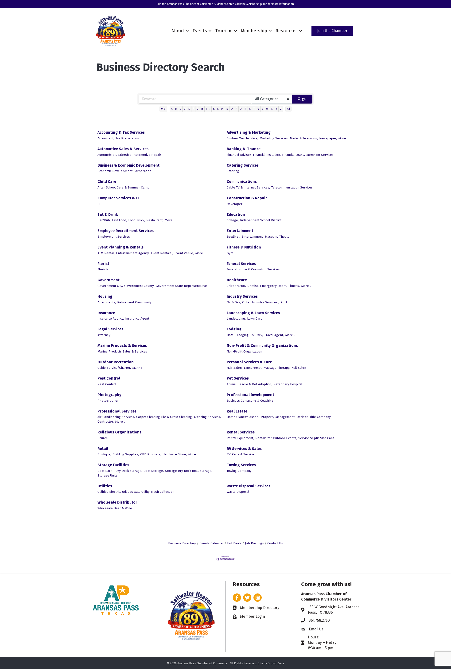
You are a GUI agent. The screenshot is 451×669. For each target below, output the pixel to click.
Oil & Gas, (234, 302)
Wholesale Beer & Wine (114, 508)
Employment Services (113, 237)
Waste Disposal (238, 492)
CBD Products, (150, 454)
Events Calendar (211, 543)
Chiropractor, (236, 286)
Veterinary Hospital (288, 384)
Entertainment (240, 230)
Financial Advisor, (239, 155)
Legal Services (110, 329)
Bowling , (233, 237)
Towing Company (239, 471)
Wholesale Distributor (117, 502)
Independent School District (260, 220)
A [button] (171, 108)
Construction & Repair (247, 198)
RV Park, (257, 335)
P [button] (236, 108)
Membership (254, 30)
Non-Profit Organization (244, 351)
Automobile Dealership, (114, 155)
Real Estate (237, 411)
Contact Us (275, 543)
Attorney (103, 335)
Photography (109, 395)
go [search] (304, 98)
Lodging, (243, 335)
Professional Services (116, 411)
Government (108, 280)
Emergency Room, (273, 286)
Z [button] (281, 108)
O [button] (232, 108)
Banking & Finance (243, 149)
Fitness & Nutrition (244, 247)
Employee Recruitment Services (125, 230)
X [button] (271, 108)
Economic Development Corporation (124, 171)
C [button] (180, 108)
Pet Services (238, 378)
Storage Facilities (113, 465)
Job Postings (254, 543)
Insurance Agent (137, 318)
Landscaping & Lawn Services (253, 313)
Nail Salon (299, 368)
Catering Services (243, 165)
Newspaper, (328, 138)
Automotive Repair (147, 155)
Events (200, 30)
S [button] (250, 108)
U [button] (258, 108)
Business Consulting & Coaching (250, 401)
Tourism (224, 30)
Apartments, (106, 302)
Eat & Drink (107, 214)
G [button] (197, 108)
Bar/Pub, (104, 220)
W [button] (267, 108)
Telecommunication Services (292, 187)
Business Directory (182, 543)
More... (343, 138)
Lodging (234, 329)
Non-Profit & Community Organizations (262, 345)
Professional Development (250, 395)
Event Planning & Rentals (120, 247)
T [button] (254, 108)
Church (102, 438)
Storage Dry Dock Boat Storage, (188, 471)
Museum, (271, 237)
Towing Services (241, 465)
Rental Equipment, (240, 438)
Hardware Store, (175, 454)
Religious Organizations (119, 432)
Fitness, (294, 286)
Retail (102, 448)
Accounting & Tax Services (121, 132)
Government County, (139, 286)
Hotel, (231, 335)
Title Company (320, 417)
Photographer (108, 401)
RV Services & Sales (244, 448)
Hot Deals (234, 543)
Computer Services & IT (118, 198)
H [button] (202, 108)
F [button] (193, 108)
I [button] (206, 108)
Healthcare (237, 280)
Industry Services (242, 296)
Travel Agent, (274, 335)
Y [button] (276, 108)
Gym (230, 253)
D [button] (185, 108)
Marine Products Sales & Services (122, 351)
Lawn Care (254, 318)
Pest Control (108, 378)
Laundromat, (253, 368)
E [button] (189, 108)
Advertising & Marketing (249, 132)
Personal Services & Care (249, 362)
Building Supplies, (126, 454)
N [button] (227, 108)
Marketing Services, (274, 138)
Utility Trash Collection (157, 492)
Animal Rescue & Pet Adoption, (249, 384)
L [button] (217, 108)
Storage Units (107, 475)
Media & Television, (304, 138)
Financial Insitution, (267, 155)
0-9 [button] (163, 108)
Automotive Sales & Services (122, 149)
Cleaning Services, (207, 417)
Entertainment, (252, 237)
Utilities (104, 486)
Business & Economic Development (128, 165)
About (177, 30)
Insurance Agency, (110, 318)
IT (98, 204)
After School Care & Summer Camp (123, 187)
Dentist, (253, 286)
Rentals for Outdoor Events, (276, 438)
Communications (242, 181)
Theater (285, 237)
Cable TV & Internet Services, (248, 187)
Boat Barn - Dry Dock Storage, (119, 471)
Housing (104, 296)
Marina (137, 368)
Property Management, (278, 417)
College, (233, 220)
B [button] (176, 108)
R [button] (245, 108)
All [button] (288, 108)
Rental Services (241, 432)
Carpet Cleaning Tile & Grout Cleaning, (164, 417)
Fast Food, (119, 220)
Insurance (106, 313)
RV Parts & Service (240, 454)
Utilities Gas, (131, 492)
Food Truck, (136, 220)
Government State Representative (181, 286)
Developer (234, 204)
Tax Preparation (127, 138)
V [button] (262, 108)
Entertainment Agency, (132, 253)
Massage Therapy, (277, 368)
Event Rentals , (162, 253)
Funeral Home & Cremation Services (253, 269)
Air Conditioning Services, (116, 417)
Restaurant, (154, 220)
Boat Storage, (154, 471)
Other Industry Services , (260, 302)
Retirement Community (134, 302)
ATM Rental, (106, 253)
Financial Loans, (293, 155)
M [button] (222, 108)
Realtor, (302, 417)
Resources (287, 30)
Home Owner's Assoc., (243, 417)
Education (236, 214)
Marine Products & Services (122, 345)
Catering (233, 171)
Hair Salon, (234, 368)
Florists (103, 269)
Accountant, (105, 138)
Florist (103, 263)
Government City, (110, 286)
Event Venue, (184, 253)
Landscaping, (236, 318)
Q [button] (241, 108)
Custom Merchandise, (242, 138)
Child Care (106, 181)
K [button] (213, 108)
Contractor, (105, 422)
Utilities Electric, (109, 492)
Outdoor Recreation (115, 362)
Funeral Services (241, 263)
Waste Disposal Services (248, 486)
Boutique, (104, 454)
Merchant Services (320, 155)
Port (283, 302)
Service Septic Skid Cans (316, 438)
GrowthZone (276, 663)
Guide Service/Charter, (114, 368)
